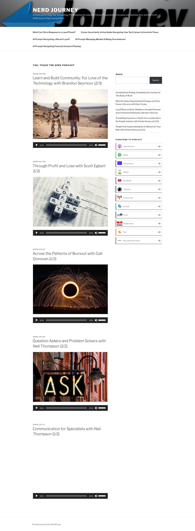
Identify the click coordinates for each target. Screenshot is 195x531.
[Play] (36, 145)
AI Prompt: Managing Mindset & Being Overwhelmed (100, 39)
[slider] (102, 144)
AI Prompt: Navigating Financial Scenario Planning (57, 46)
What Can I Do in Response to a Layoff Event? (54, 32)
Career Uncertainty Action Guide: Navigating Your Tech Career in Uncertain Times (119, 32)
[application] (70, 145)
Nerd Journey (56, 10)
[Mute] (96, 145)
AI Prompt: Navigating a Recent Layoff (51, 39)
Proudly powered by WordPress (46, 524)
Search (119, 74)
